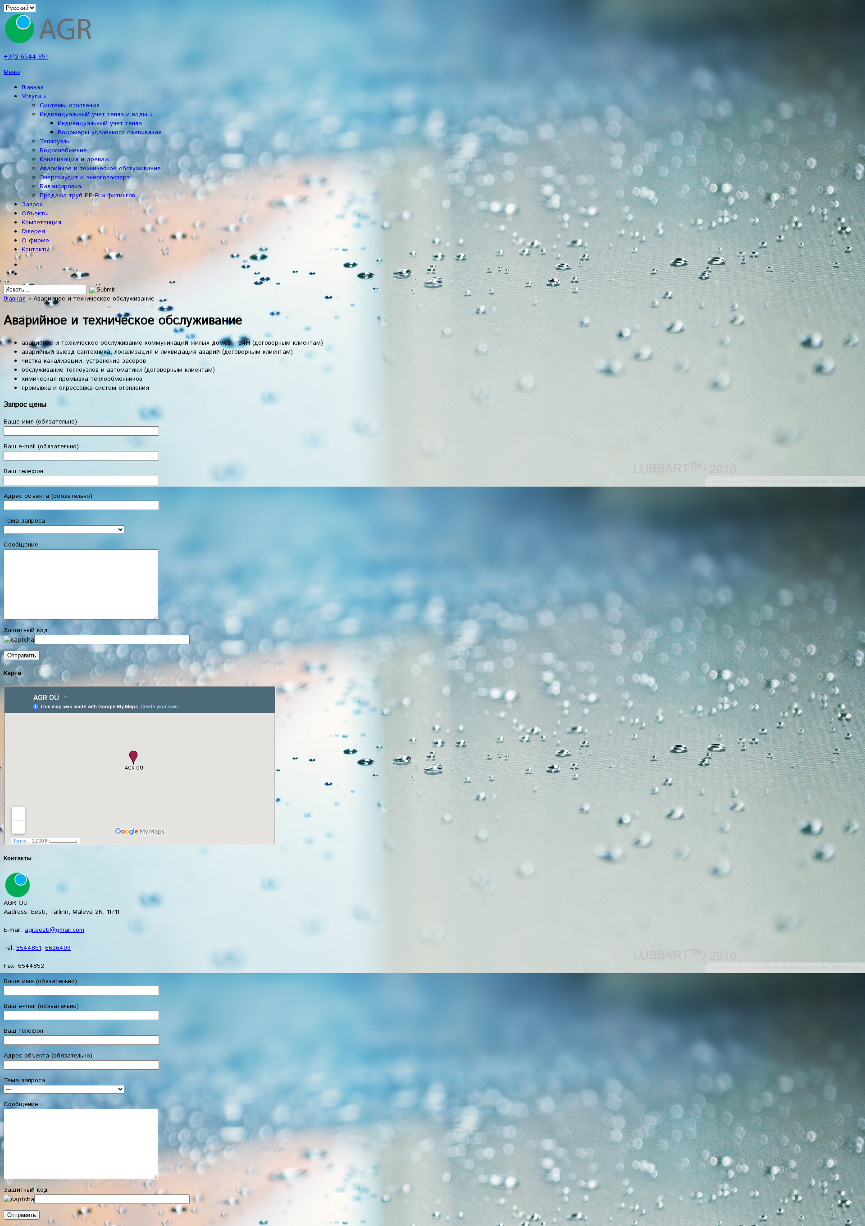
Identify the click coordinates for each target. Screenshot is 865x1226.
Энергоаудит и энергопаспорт (85, 177)
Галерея (33, 231)
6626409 (58, 948)
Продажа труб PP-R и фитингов (87, 195)
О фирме (35, 240)
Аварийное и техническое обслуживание (100, 168)
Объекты (35, 213)
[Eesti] (26, 263)
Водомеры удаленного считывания (110, 132)
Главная (33, 87)
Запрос (32, 204)
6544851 (28, 948)
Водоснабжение (63, 150)
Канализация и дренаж (74, 159)
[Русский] (26, 272)
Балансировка (60, 186)
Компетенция (41, 222)
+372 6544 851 (26, 56)
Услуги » (34, 96)
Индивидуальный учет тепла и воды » (96, 114)
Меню (12, 72)
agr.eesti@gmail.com (54, 929)
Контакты (36, 249)
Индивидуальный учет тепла (100, 123)
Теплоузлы (55, 141)
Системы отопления (70, 105)
